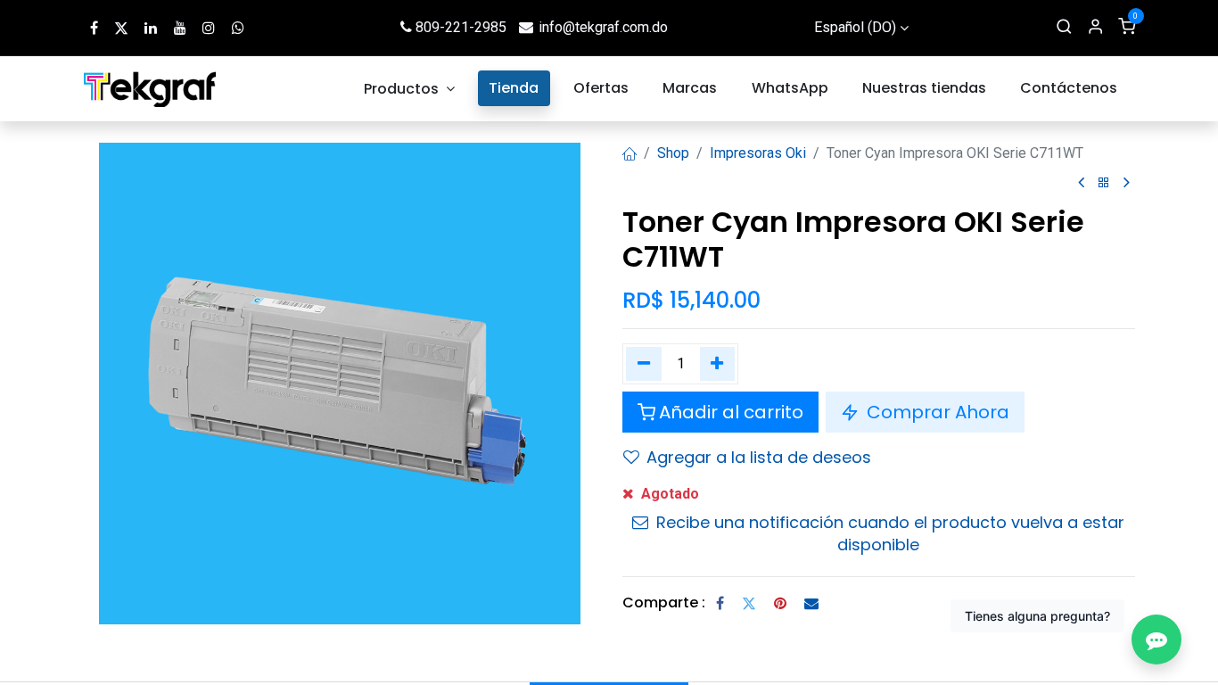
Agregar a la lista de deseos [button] (758, 457)
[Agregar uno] (718, 364)
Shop (673, 152)
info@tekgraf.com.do (603, 27)
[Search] (1064, 27)
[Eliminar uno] (644, 364)
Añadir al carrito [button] (731, 412)
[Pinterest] (780, 603)
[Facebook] (720, 603)
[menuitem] (409, 88)
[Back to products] (1104, 183)
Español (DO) (855, 27)
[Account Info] (1095, 27)
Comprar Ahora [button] (935, 412)
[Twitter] (749, 603)
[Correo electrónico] (811, 603)
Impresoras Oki (758, 152)
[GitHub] (238, 27)
